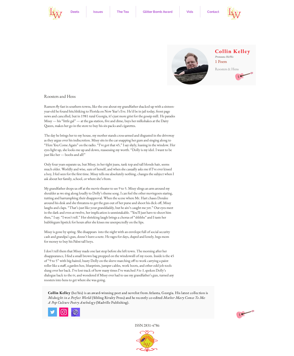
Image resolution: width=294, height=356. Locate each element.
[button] (74, 11)
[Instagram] (63, 312)
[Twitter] (52, 312)
